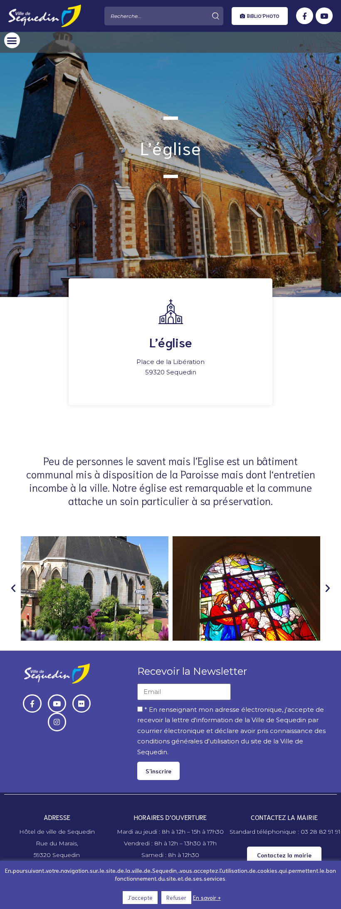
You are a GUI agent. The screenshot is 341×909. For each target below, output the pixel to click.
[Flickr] (81, 703)
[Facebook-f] (304, 16)
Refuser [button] (176, 897)
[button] (260, 16)
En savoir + (207, 897)
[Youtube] (324, 16)
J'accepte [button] (140, 897)
